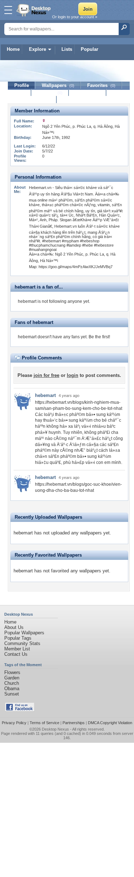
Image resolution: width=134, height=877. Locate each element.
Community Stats (22, 643)
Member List (17, 648)
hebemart (45, 395)
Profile (21, 85)
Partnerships (74, 723)
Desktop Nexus (55, 729)
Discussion (87, 92)
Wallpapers (58, 85)
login (72, 375)
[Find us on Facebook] (19, 710)
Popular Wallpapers (24, 632)
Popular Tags (17, 638)
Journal (50, 92)
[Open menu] (8, 10)
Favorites (101, 85)
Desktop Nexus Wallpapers (34, 10)
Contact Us (16, 654)
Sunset (11, 694)
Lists (66, 49)
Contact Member (32, 99)
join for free (46, 375)
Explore (37, 49)
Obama (11, 688)
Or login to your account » (74, 17)
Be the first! (99, 336)
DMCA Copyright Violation (110, 723)
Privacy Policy (14, 723)
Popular (89, 49)
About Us (14, 627)
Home (13, 49)
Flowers (12, 672)
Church (11, 683)
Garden (11, 677)
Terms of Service (44, 723)
